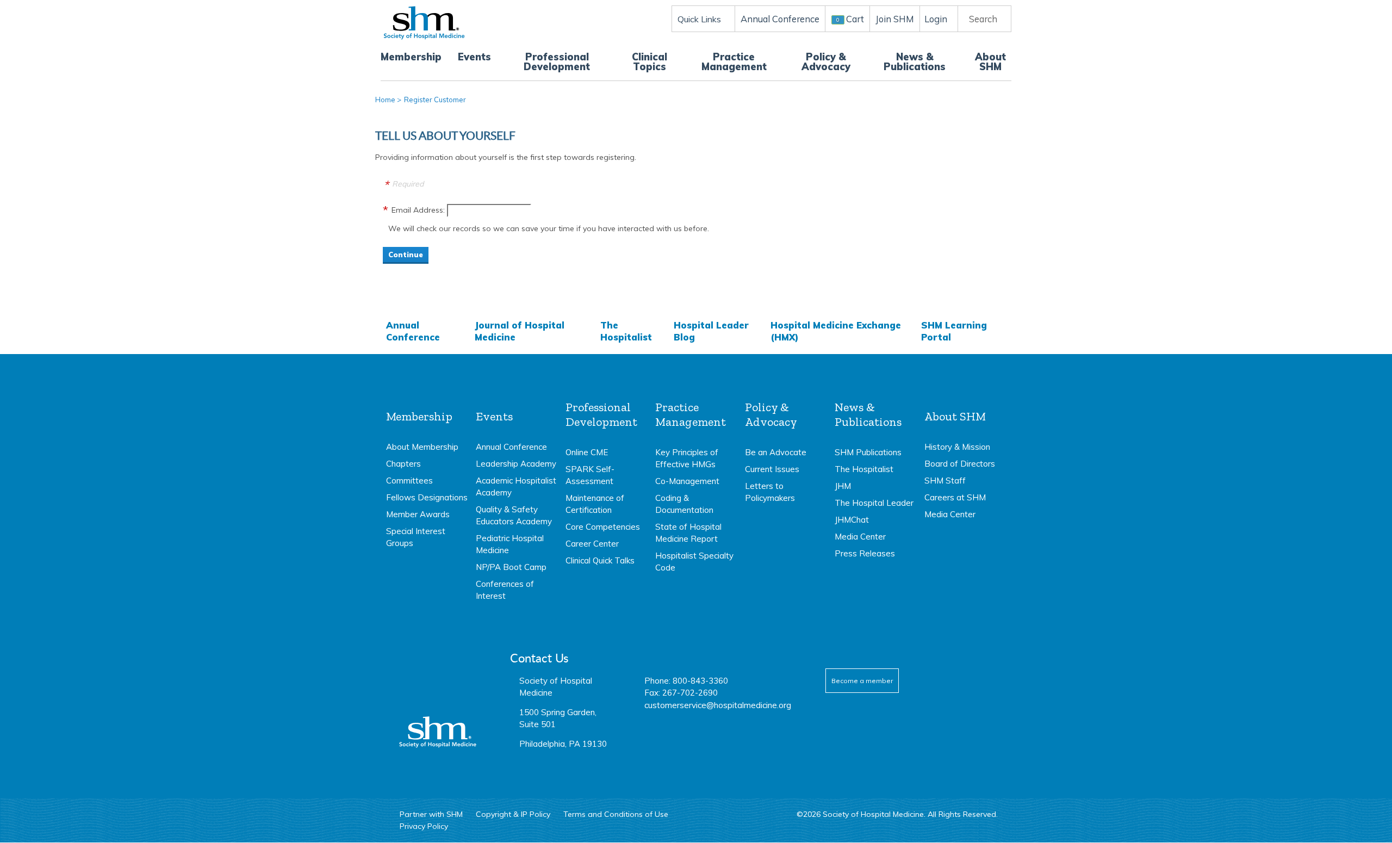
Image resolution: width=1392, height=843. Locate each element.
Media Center (860, 536)
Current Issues (772, 469)
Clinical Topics (649, 62)
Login (935, 18)
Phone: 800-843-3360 (686, 680)
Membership (411, 57)
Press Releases (865, 553)
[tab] (427, 474)
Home (385, 99)
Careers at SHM (955, 497)
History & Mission (957, 447)
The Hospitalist (626, 331)
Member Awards (418, 514)
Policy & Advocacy (825, 62)
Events (474, 57)
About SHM (990, 62)
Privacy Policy (424, 826)
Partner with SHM (431, 814)
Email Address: (418, 210)
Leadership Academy (516, 463)
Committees (409, 480)
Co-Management (687, 481)
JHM (843, 486)
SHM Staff (945, 480)
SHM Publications (868, 452)
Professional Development (557, 62)
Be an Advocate (775, 452)
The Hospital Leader (874, 503)
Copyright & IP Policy (513, 814)
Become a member (862, 681)
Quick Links (699, 19)
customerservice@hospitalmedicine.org (717, 705)
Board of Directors (959, 463)
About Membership (422, 447)
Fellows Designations (427, 497)
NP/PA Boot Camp (511, 567)
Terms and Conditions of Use (615, 814)
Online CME (587, 452)
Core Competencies (603, 527)
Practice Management (734, 62)
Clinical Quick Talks (600, 560)
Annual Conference (413, 331)
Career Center (592, 543)
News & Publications (915, 62)
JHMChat (852, 520)
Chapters (403, 463)
